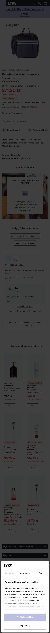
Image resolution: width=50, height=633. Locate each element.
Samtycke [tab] (9, 573)
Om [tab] (40, 573)
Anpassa (23, 626)
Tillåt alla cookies (25, 617)
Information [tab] (25, 573)
